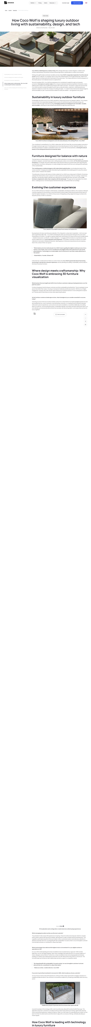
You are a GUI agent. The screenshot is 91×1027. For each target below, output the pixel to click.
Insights (10, 10)
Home (6, 10)
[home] (14, 3)
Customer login (65, 3)
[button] (33, 3)
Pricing (39, 3)
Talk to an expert (77, 3)
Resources (52, 3)
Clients (45, 3)
